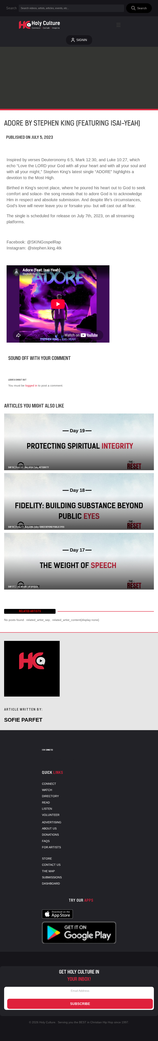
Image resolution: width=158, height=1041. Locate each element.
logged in (31, 385)
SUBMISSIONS (52, 877)
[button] (139, 8)
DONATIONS (50, 834)
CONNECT (49, 783)
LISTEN (47, 808)
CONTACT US (51, 864)
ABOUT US (49, 828)
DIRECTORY (50, 796)
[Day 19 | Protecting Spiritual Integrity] (79, 442)
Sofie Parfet (23, 720)
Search (11, 8)
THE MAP (48, 871)
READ (46, 802)
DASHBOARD (51, 883)
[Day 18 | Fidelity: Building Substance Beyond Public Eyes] (79, 501)
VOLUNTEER (50, 815)
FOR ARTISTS (51, 847)
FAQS (46, 841)
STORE (47, 858)
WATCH (47, 790)
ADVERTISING (51, 822)
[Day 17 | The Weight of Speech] (79, 561)
